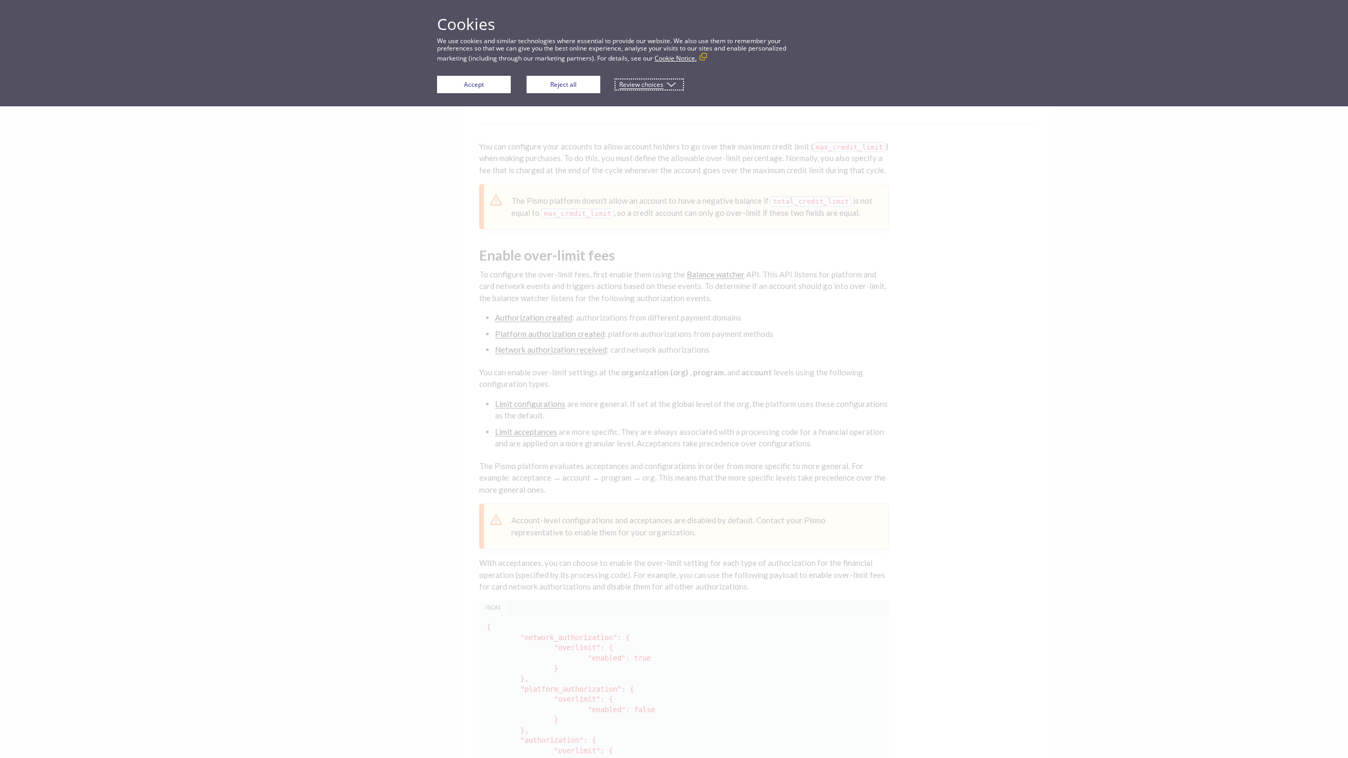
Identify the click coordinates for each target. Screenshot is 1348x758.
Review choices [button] (641, 84)
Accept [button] (474, 84)
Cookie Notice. (676, 58)
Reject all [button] (563, 84)
